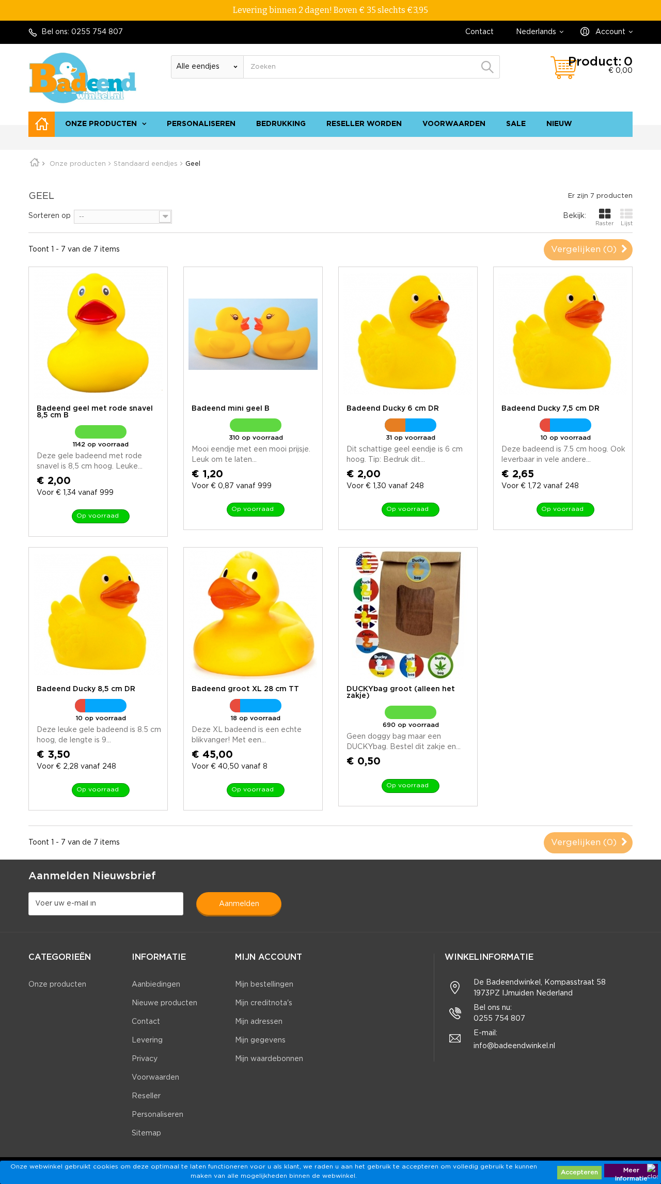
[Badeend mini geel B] (253, 334)
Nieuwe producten (164, 1003)
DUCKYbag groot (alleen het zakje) (401, 692)
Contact (479, 32)
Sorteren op (49, 216)
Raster (604, 223)
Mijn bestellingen (264, 985)
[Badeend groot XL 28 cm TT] (253, 614)
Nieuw (559, 124)
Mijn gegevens (260, 1040)
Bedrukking (281, 124)
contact (576, 142)
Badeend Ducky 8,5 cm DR (86, 689)
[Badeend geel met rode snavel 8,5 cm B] (98, 334)
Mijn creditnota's (263, 1003)
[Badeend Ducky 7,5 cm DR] (562, 334)
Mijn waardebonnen (269, 1059)
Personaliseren (201, 124)
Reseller (146, 1096)
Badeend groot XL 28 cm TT (245, 689)
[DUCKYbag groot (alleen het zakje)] (408, 614)
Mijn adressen (258, 1022)
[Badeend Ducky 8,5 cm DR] (98, 614)
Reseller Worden (364, 124)
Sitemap (146, 1133)
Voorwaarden (453, 124)
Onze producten (101, 124)
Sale (516, 124)
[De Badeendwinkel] (82, 78)
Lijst (627, 223)
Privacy (145, 1059)
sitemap (613, 142)
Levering (147, 1040)
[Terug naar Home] (38, 164)
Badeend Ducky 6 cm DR (393, 409)
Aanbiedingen (156, 985)
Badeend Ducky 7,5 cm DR (550, 409)
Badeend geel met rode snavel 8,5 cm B (95, 412)
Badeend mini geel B (231, 409)
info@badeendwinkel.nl (514, 1046)
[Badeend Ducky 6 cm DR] (408, 334)
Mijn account (268, 957)
